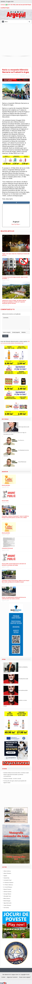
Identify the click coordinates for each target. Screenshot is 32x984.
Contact (3, 4)
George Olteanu (7, 894)
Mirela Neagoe (6, 900)
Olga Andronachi (7, 903)
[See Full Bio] (19, 224)
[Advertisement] (16, 40)
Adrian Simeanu (7, 873)
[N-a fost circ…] (10, 440)
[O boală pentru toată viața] (10, 678)
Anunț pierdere (6, 533)
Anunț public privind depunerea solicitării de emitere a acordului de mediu (14, 564)
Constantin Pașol (7, 880)
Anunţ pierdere (6, 485)
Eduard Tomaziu (7, 889)
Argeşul (8, 74)
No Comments (22, 74)
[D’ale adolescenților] (10, 690)
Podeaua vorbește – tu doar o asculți (12, 778)
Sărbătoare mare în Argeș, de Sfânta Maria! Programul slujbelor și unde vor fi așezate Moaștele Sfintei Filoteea (14, 302)
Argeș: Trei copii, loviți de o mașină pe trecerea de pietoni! (15, 254)
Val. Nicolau (6, 907)
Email (28, 76)
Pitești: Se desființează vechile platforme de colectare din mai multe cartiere (14, 598)
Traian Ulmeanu (7, 905)
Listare (23, 76)
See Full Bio (15, 224)
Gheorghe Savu (7, 896)
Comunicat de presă (7, 548)
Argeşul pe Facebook (12, 977)
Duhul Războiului (22, 461)
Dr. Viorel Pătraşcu (7, 887)
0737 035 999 (11, 4)
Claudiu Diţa (6, 878)
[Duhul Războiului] (10, 461)
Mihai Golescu (6, 898)
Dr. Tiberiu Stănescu (8, 884)
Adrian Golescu (7, 871)
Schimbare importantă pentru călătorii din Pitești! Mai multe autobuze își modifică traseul (15, 581)
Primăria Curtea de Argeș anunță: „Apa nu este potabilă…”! (15, 277)
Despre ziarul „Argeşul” (25, 977)
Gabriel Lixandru (7, 891)
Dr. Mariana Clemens (8, 882)
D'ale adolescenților (23, 690)
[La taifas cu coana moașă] (10, 700)
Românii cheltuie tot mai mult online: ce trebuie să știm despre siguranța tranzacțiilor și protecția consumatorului (16, 774)
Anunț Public (5, 500)
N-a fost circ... (21, 440)
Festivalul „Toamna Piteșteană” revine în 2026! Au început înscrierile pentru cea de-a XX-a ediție (15, 516)
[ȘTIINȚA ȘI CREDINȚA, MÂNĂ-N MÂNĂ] (10, 667)
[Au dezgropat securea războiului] (10, 450)
